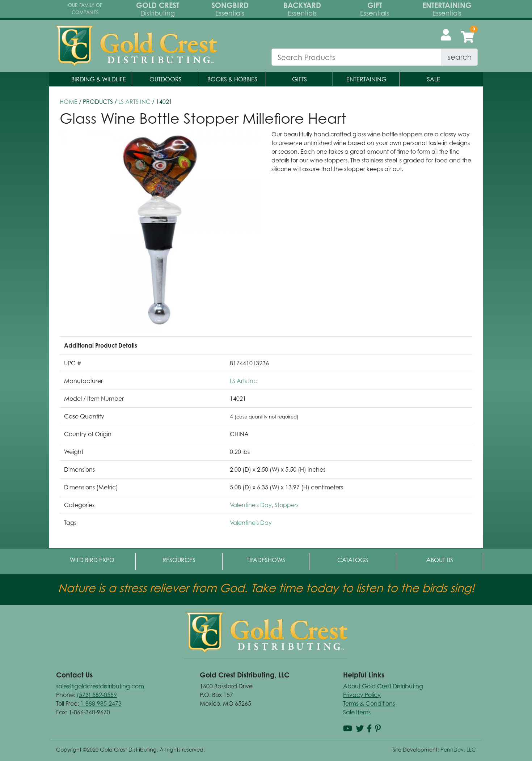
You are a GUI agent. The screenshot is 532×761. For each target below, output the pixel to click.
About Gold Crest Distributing (383, 686)
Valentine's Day (251, 505)
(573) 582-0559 (97, 694)
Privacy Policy (362, 694)
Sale (433, 79)
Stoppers (287, 505)
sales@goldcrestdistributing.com (100, 686)
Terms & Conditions (369, 703)
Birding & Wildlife (98, 79)
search (460, 56)
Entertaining (366, 79)
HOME (68, 101)
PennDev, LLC (458, 750)
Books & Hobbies (232, 79)
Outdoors (165, 79)
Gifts (299, 79)
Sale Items (357, 712)
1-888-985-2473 (100, 703)
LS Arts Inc (134, 101)
